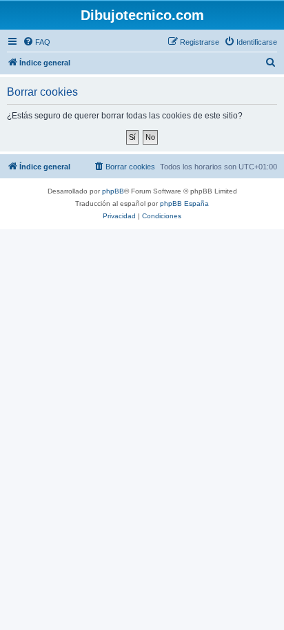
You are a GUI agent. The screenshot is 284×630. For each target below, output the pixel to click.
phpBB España (184, 203)
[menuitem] (36, 42)
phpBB (113, 191)
